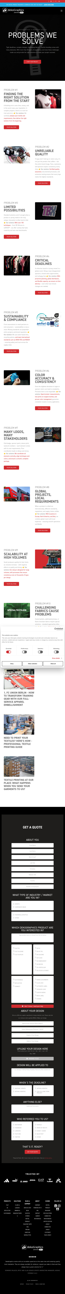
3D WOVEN (40, 964)
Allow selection (32, 663)
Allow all (53, 663)
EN (47, 1)
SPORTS (17, 904)
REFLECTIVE (18, 983)
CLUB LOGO (40, 983)
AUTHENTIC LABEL (42, 986)
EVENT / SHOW (41, 1131)
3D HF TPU (40, 951)
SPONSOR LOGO (41, 989)
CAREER (38, 1216)
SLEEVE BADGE (41, 992)
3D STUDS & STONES (43, 970)
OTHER (17, 918)
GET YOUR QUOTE (32, 1152)
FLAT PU (17, 948)
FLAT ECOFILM (19, 955)
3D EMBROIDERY (41, 961)
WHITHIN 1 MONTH (20, 1088)
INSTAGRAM (18, 1124)
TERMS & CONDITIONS (40, 1284)
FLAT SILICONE (19, 951)
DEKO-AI (26, 1208)
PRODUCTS (7, 1201)
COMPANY (37, 1205)
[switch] (24, 652)
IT (55, 1)
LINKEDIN (17, 1131)
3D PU (38, 948)
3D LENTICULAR (41, 967)
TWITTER (17, 1137)
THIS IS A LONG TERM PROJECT (43, 1092)
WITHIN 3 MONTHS (20, 1091)
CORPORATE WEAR (20, 907)
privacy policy (48, 1158)
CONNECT (17, 986)
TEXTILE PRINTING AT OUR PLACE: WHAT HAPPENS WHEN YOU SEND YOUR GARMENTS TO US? (19, 784)
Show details (56, 658)
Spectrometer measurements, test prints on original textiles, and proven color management (47, 396)
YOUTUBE (18, 1134)
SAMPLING (27, 1232)
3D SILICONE (40, 955)
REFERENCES (37, 1219)
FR (59, 1)
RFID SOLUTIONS (47, 1213)
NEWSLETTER (27, 1235)
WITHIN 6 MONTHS (42, 1088)
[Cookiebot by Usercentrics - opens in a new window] (55, 629)
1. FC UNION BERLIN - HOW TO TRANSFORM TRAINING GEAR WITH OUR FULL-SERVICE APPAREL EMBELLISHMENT (19, 699)
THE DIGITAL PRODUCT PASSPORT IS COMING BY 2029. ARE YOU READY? (24, 5)
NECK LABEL (40, 996)
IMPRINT (22, 1284)
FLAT (7, 1205)
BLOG (27, 1210)
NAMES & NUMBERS (42, 980)
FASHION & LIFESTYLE (21, 915)
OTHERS (39, 999)
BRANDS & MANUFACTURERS (17, 1213)
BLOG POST (40, 1134)
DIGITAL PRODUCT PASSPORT (26, 1221)
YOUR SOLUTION (11, 127)
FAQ (27, 1227)
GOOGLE (39, 1124)
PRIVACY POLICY (29, 1284)
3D (7, 1208)
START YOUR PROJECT (32, 62)
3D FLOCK (39, 958)
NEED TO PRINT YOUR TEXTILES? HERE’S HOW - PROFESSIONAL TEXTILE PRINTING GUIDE (18, 742)
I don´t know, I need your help (33, 1006)
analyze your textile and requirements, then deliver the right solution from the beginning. (15, 118)
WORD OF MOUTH (42, 1128)
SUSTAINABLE (19, 980)
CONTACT (37, 1213)
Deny (11, 663)
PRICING (27, 1229)
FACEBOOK (18, 1128)
